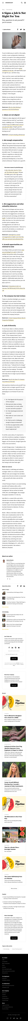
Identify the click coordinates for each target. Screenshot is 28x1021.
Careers (4, 994)
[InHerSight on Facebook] (10, 1018)
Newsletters (5, 973)
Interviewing (6, 949)
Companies (4, 961)
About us (4, 992)
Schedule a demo (6, 980)
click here (17, 662)
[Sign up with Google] (15, 647)
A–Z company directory (7, 1007)
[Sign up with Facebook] (9, 647)
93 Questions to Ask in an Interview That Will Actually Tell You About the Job (13, 288)
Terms (18, 664)
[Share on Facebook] (17, 29)
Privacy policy (5, 998)
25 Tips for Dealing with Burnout (17, 134)
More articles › (5, 607)
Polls (3, 965)
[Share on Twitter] (21, 29)
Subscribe (14, 658)
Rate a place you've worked (8, 971)
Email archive (5, 1009)
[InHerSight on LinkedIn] (17, 1018)
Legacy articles (5, 1005)
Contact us (4, 996)
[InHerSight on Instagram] (20, 1018)
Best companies (6, 963)
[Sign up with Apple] (19, 647)
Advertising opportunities (8, 985)
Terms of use (5, 1000)
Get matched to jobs (7, 969)
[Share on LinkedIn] (24, 29)
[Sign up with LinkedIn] (12, 647)
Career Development (17, 949)
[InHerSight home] (9, 2)
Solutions (4, 978)
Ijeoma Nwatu (7, 29)
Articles (4, 967)
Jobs (3, 959)
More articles (14, 888)
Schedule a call (5, 987)
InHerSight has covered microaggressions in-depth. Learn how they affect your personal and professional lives (13, 237)
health (3, 218)
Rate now (14, 685)
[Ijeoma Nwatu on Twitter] (8, 579)
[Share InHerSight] (7, 1018)
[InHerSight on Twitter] (14, 1018)
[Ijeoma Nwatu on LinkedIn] (10, 579)
